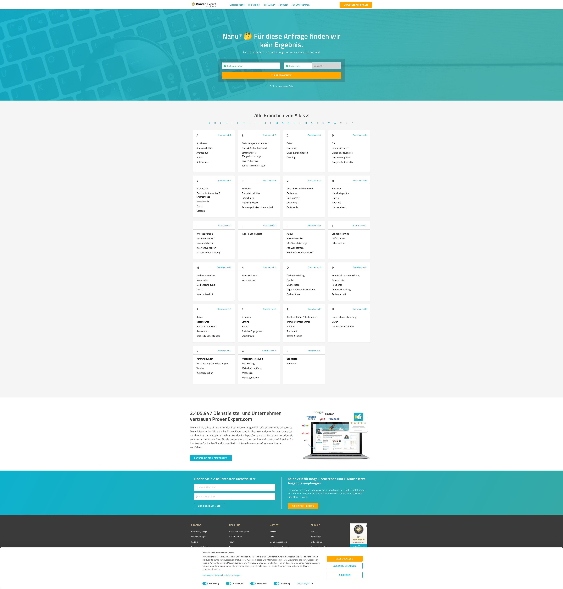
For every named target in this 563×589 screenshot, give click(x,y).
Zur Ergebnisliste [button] (281, 75)
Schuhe (245, 321)
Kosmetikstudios (295, 238)
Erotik (199, 206)
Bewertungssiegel (199, 531)
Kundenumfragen (199, 536)
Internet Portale (204, 233)
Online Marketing (296, 275)
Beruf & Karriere (250, 160)
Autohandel (202, 162)
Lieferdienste (338, 238)
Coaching (291, 148)
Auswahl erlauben (344, 566)
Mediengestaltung (205, 284)
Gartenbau (292, 193)
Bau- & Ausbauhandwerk (254, 148)
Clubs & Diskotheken (297, 152)
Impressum (207, 575)
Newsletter (316, 536)
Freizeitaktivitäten (251, 193)
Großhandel (293, 207)
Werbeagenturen (250, 377)
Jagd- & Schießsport (252, 233)
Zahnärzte (292, 358)
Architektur (202, 152)
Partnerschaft (339, 294)
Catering (291, 157)
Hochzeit (336, 202)
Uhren (335, 321)
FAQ (271, 536)
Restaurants (202, 321)
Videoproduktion (204, 372)
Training (291, 326)
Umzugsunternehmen (343, 326)
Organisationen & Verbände (301, 289)
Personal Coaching (341, 289)
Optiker (290, 280)
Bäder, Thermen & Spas (253, 165)
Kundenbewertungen (279, 547)
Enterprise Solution (199, 547)
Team (231, 541)
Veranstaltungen (204, 358)
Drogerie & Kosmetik (342, 162)
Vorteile (194, 541)
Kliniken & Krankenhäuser (300, 252)
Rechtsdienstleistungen (208, 335)
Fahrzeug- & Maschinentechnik (257, 207)
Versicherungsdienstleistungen (212, 363)
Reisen (199, 317)
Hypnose (336, 188)
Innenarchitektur (205, 243)
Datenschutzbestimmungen (227, 575)
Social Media (248, 335)
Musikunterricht (204, 294)
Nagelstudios (248, 280)
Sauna (245, 326)
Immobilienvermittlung (208, 252)
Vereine (200, 368)
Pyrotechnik (338, 280)
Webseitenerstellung (252, 358)
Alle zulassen (344, 558)
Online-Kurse (293, 294)
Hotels (335, 197)
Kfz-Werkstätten (295, 247)
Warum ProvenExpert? (239, 531)
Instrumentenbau (205, 238)
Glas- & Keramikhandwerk (300, 188)
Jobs (231, 547)
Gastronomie (293, 197)
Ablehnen (345, 575)
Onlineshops (293, 284)
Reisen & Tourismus (206, 326)
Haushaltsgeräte (340, 193)
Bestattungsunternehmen (255, 143)
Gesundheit (293, 202)
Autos (199, 157)
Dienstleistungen (340, 148)
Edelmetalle (202, 188)
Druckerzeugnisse (341, 157)
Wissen (273, 531)
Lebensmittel (338, 243)
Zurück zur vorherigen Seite (281, 86)
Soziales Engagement (252, 331)
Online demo (316, 541)
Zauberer (291, 363)
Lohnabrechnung (340, 233)
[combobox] (251, 65)
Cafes (289, 143)
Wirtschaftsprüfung (252, 368)
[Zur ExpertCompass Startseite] (209, 5)
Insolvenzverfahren (206, 247)
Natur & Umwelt (250, 275)
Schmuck (246, 317)
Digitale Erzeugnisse (342, 152)
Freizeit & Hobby (250, 202)
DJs (333, 143)
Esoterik (200, 210)
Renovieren (202, 331)
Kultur (290, 233)
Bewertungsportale (278, 541)
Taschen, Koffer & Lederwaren (302, 317)
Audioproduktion (204, 148)
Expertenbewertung (319, 547)
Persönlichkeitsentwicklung (346, 275)
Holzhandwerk (339, 207)
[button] (237, 4)
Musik (199, 289)
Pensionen (337, 284)
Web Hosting (248, 363)
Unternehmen (235, 536)
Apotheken (201, 143)
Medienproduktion (205, 275)
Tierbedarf (292, 331)
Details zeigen (303, 583)
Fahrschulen (248, 197)
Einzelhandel (203, 201)
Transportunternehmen (299, 321)
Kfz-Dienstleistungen (297, 243)
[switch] (228, 583)
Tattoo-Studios (294, 335)
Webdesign (247, 372)
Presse (314, 531)
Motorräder (202, 280)
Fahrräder (246, 188)
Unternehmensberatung (344, 317)
